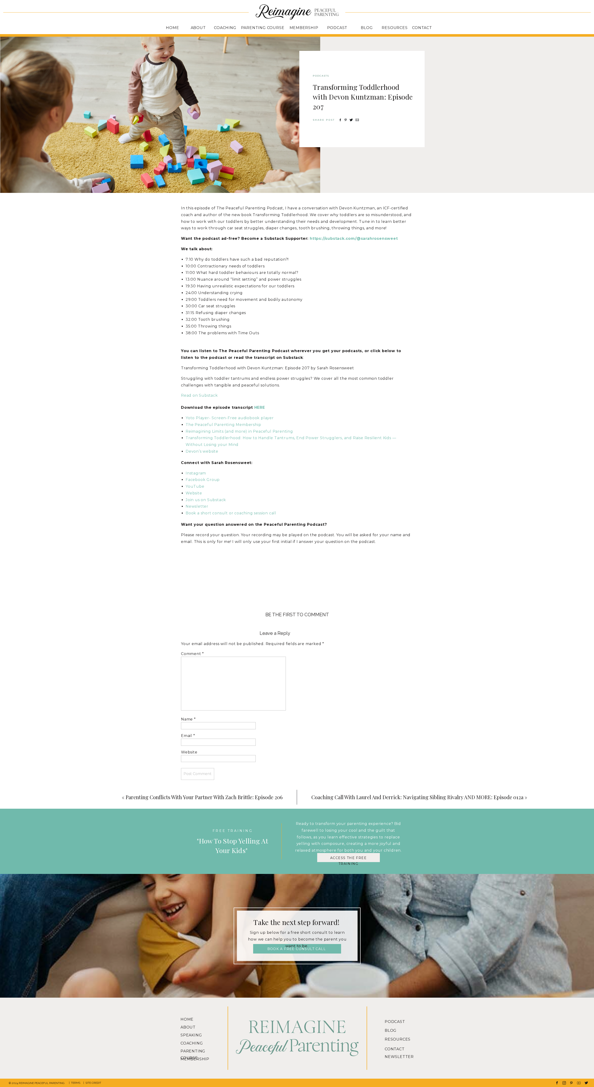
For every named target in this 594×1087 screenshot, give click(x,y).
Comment (192, 654)
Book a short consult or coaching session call (231, 513)
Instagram (196, 473)
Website (194, 493)
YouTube (195, 486)
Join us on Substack (206, 500)
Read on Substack (199, 395)
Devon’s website (202, 451)
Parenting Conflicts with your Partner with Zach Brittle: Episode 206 (204, 797)
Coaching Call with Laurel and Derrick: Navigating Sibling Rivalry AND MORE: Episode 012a (417, 797)
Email (188, 735)
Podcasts (321, 75)
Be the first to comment (297, 614)
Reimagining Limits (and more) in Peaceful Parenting (239, 431)
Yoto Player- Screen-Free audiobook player (230, 418)
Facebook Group (203, 479)
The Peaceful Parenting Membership (223, 424)
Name (188, 719)
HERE (259, 407)
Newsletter (197, 506)
